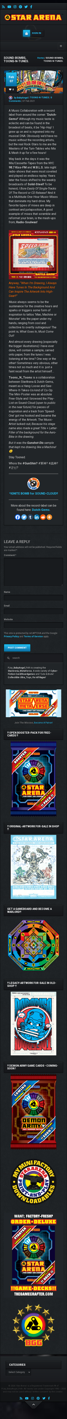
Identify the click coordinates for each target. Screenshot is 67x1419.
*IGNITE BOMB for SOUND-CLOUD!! (33, 493)
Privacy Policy (11, 636)
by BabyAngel (20, 97)
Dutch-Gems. (41, 510)
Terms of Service (33, 636)
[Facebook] (17, 517)
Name (7, 592)
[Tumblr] (30, 517)
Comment (10, 555)
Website (8, 619)
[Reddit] (43, 517)
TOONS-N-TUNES (40, 97)
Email (6, 605)
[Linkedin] (36, 517)
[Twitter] (24, 517)
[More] (49, 517)
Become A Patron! (43, 722)
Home (40, 58)
